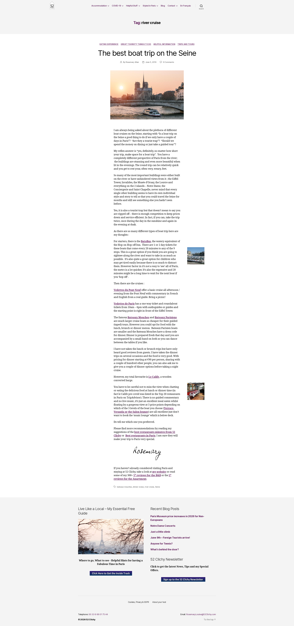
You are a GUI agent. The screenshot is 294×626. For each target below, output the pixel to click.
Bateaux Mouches (138, 317)
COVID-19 (116, 5)
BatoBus (146, 241)
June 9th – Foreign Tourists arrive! (170, 537)
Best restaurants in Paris (140, 435)
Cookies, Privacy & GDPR (138, 602)
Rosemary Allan (132, 62)
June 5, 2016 (150, 62)
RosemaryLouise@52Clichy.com (201, 614)
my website (159, 471)
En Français (185, 5)
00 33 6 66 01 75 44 (98, 614)
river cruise (149, 487)
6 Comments (168, 62)
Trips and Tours (186, 44)
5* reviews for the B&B (147, 475)
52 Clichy (90, 619)
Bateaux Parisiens (166, 317)
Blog (163, 5)
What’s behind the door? (164, 549)
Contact (171, 5)
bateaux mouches (124, 487)
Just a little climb (160, 531)
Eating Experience (109, 44)
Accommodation (99, 5)
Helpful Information (164, 44)
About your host (159, 602)
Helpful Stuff (132, 5)
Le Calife (153, 376)
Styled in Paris (149, 5)
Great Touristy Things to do (136, 44)
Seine (157, 487)
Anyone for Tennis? (161, 543)
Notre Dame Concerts (162, 525)
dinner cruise (138, 487)
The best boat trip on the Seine (147, 53)
